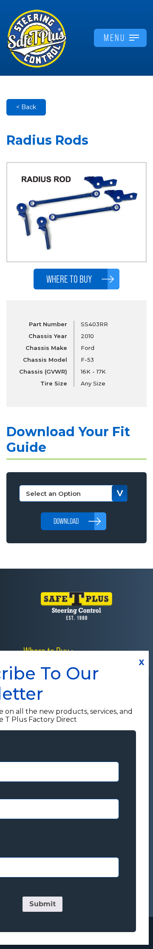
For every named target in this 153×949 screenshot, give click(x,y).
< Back (26, 107)
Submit (42, 904)
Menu (114, 37)
